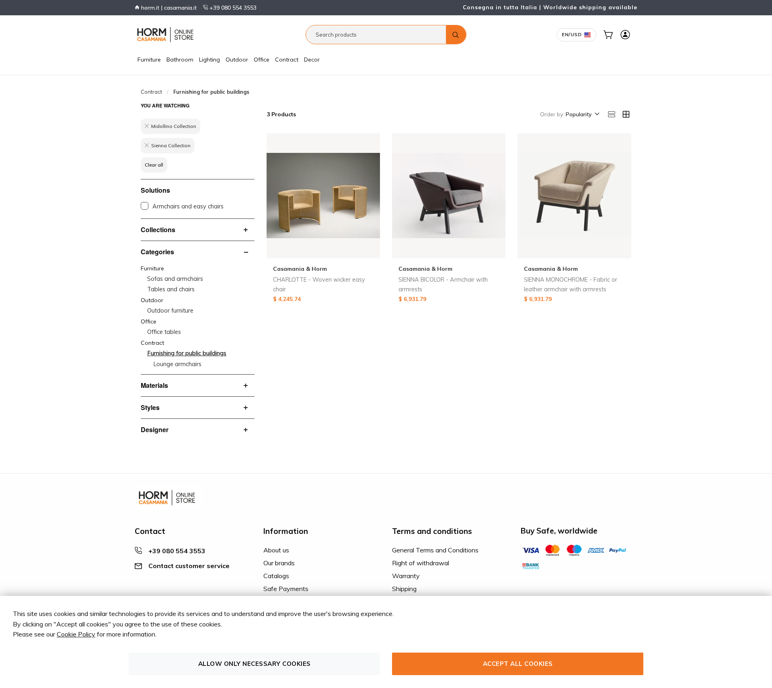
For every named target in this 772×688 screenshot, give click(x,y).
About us (276, 550)
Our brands (279, 563)
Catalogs (276, 576)
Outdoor (237, 59)
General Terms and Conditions (435, 550)
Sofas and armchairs (175, 278)
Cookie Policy (76, 634)
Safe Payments (285, 588)
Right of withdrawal (420, 563)
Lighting (209, 59)
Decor (312, 59)
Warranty (406, 576)
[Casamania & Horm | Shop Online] (167, 34)
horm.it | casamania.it (168, 7)
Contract (286, 59)
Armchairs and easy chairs (188, 206)
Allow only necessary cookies (254, 663)
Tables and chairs (171, 289)
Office (261, 59)
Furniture (149, 59)
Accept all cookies (518, 663)
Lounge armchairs (177, 364)
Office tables (164, 332)
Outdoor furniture (170, 310)
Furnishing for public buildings (186, 353)
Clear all (154, 165)
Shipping (404, 588)
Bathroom (179, 59)
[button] (582, 114)
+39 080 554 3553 (232, 7)
